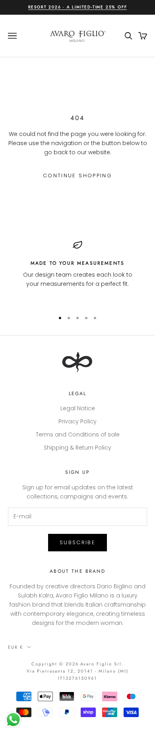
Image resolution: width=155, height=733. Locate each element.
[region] (77, 272)
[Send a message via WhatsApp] (13, 719)
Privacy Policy (77, 421)
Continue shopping (77, 175)
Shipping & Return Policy (77, 448)
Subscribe (77, 542)
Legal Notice (77, 408)
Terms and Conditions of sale (78, 434)
